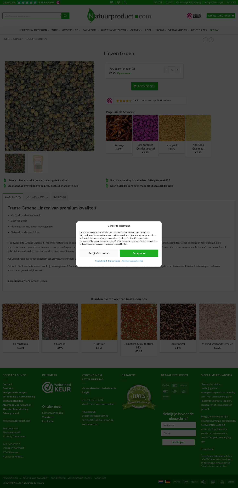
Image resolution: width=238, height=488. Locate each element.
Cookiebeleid (101, 261)
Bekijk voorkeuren (99, 253)
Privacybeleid (114, 261)
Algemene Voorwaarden (132, 261)
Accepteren (139, 253)
